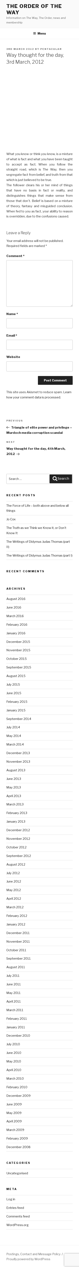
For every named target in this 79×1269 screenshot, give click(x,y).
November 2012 (18, 839)
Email (11, 335)
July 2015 (13, 684)
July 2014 (13, 727)
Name (12, 314)
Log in (10, 1199)
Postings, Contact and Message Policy (33, 1254)
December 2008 (18, 1147)
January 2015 (15, 710)
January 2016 (15, 633)
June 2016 (13, 607)
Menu (41, 33)
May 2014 (13, 736)
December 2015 (18, 642)
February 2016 (16, 625)
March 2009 (15, 1130)
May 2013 (13, 787)
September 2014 (18, 719)
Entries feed (15, 1208)
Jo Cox (11, 519)
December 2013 (18, 753)
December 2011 (18, 933)
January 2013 (15, 821)
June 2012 (13, 881)
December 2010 (18, 1036)
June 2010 (13, 1053)
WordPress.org (17, 1225)
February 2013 (16, 813)
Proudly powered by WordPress (28, 1259)
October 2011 (16, 950)
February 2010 (16, 1087)
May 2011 (13, 993)
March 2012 (15, 907)
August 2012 (15, 864)
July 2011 (13, 976)
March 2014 (15, 744)
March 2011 (14, 1010)
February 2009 (17, 1138)
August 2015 (15, 676)
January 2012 (15, 924)
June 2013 (13, 779)
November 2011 (18, 941)
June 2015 (13, 693)
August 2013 (15, 770)
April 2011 (13, 1001)
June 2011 (13, 984)
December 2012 (18, 830)
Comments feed (18, 1216)
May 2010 (13, 1061)
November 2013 (18, 762)
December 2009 (18, 1096)
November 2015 (18, 650)
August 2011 (15, 967)
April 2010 (13, 1070)
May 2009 (13, 1113)
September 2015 (18, 667)
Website (13, 357)
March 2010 (15, 1078)
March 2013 (15, 804)
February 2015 (16, 702)
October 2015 (16, 659)
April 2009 (14, 1121)
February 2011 (16, 1019)
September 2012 (18, 856)
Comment (15, 256)
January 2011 (15, 1027)
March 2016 (15, 616)
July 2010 (13, 1044)
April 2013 (13, 796)
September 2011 (18, 958)
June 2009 (14, 1104)
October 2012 (16, 847)
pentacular (51, 49)
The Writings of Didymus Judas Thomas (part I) (39, 555)
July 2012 (13, 873)
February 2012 (16, 916)
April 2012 (13, 899)
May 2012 (13, 890)
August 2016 (15, 599)
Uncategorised (17, 1173)
